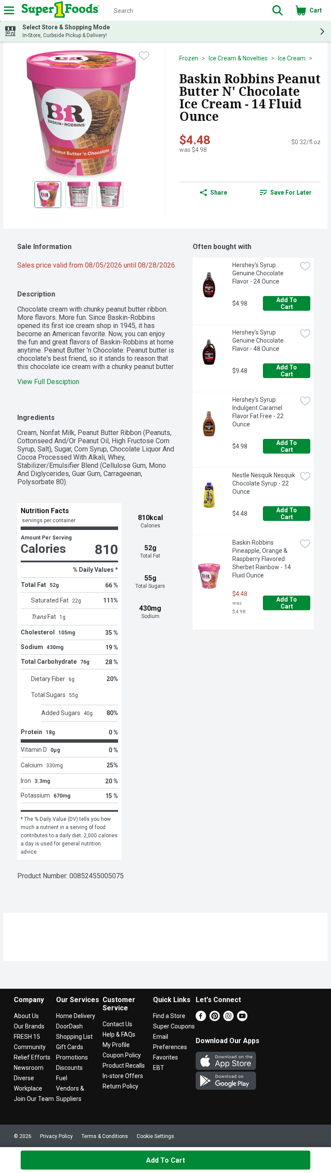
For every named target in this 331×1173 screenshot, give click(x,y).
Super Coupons (174, 1026)
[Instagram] (228, 1019)
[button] (277, 10)
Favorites (165, 1057)
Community (30, 1047)
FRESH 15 (27, 1036)
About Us (26, 1015)
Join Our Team (34, 1098)
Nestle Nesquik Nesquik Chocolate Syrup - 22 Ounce (264, 483)
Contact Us (117, 1024)
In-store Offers (123, 1075)
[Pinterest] (214, 1019)
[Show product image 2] (79, 194)
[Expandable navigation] (9, 10)
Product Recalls (124, 1065)
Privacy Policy (56, 1136)
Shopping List (74, 1036)
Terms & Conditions (104, 1136)
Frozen (188, 58)
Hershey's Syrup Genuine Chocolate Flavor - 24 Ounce (258, 273)
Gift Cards (69, 1047)
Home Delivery (75, 1015)
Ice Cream (292, 58)
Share (218, 192)
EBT (158, 1067)
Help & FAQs (119, 1034)
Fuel (61, 1078)
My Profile (116, 1044)
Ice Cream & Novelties (238, 58)
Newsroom (29, 1067)
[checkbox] (144, 55)
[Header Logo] (59, 10)
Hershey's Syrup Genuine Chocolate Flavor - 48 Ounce (258, 340)
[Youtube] (242, 1019)
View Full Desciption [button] (48, 382)
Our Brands (29, 1026)
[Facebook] (201, 1019)
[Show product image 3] (110, 194)
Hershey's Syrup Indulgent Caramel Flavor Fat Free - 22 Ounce (258, 412)
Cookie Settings (155, 1136)
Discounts (69, 1067)
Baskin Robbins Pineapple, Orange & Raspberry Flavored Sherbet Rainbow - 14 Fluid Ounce (262, 559)
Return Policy (120, 1086)
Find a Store (169, 1015)
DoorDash (69, 1026)
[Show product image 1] (47, 194)
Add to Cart (287, 303)
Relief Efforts (32, 1057)
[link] (286, 192)
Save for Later (291, 192)
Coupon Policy (122, 1055)
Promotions (72, 1057)
